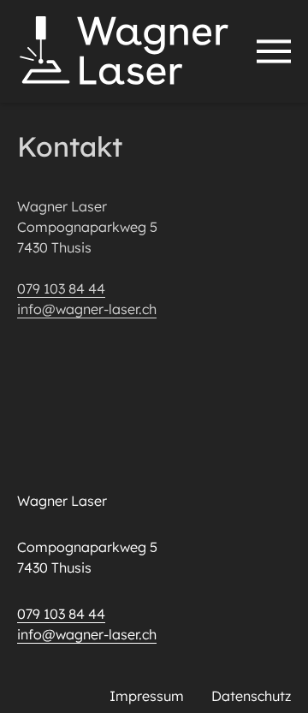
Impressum (147, 695)
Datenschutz (251, 695)
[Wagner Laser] (124, 51)
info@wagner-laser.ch (87, 309)
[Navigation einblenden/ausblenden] (274, 51)
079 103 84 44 (61, 288)
